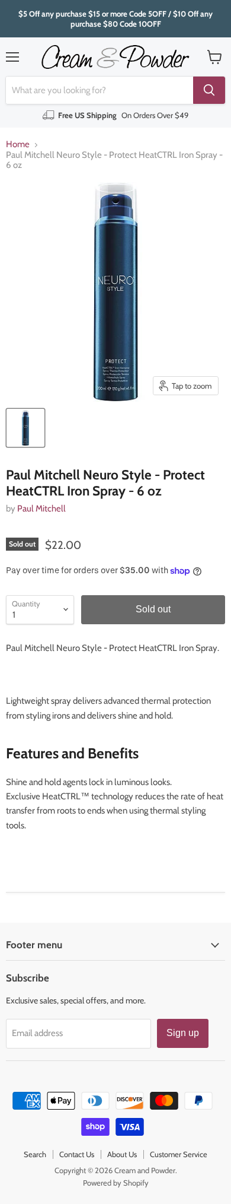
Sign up (182, 1033)
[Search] (209, 90)
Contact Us (76, 1154)
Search (35, 1154)
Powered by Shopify (116, 1182)
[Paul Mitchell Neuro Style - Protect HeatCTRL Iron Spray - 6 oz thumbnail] (25, 428)
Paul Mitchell (41, 508)
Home (18, 144)
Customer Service (178, 1154)
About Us (122, 1154)
